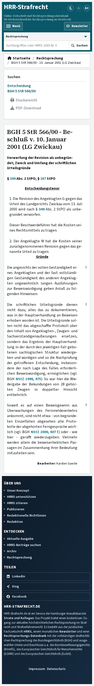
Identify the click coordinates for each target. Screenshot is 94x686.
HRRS (28, 631)
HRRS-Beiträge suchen (24, 544)
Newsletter (67, 631)
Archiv (11, 551)
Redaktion (15, 521)
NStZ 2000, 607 (43, 432)
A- (79, 8)
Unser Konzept (18, 490)
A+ (87, 8)
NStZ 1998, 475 (28, 379)
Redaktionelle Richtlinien (26, 515)
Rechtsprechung (49, 58)
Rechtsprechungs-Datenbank (25, 636)
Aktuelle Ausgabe (20, 538)
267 (43, 178)
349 (13, 178)
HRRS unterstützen (21, 496)
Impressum (37, 669)
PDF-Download (27, 108)
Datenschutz (56, 669)
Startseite (20, 58)
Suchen (13, 77)
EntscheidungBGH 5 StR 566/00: (21, 88)
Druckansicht (25, 100)
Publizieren (15, 509)
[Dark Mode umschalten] (70, 8)
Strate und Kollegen (19, 618)
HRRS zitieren (17, 503)
